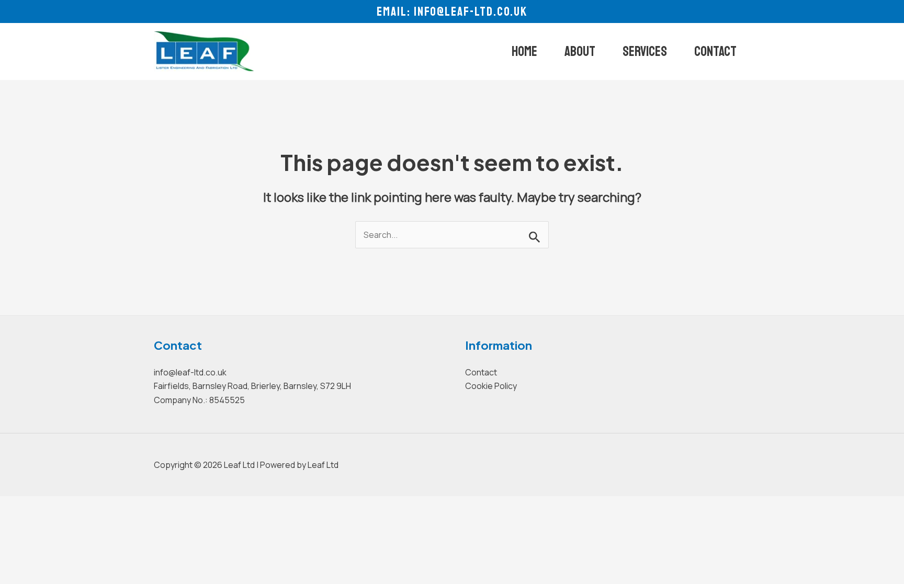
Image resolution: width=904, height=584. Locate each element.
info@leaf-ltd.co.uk (190, 372)
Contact (715, 51)
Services (645, 51)
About (579, 51)
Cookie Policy (491, 386)
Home (524, 51)
